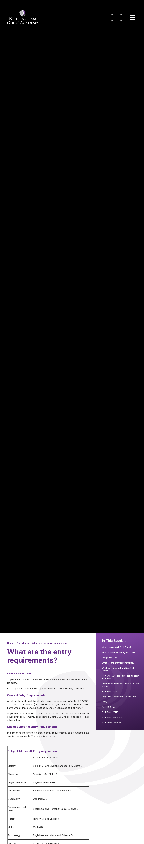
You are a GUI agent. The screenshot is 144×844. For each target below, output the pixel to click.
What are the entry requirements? (50, 643)
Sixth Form (23, 643)
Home (10, 643)
